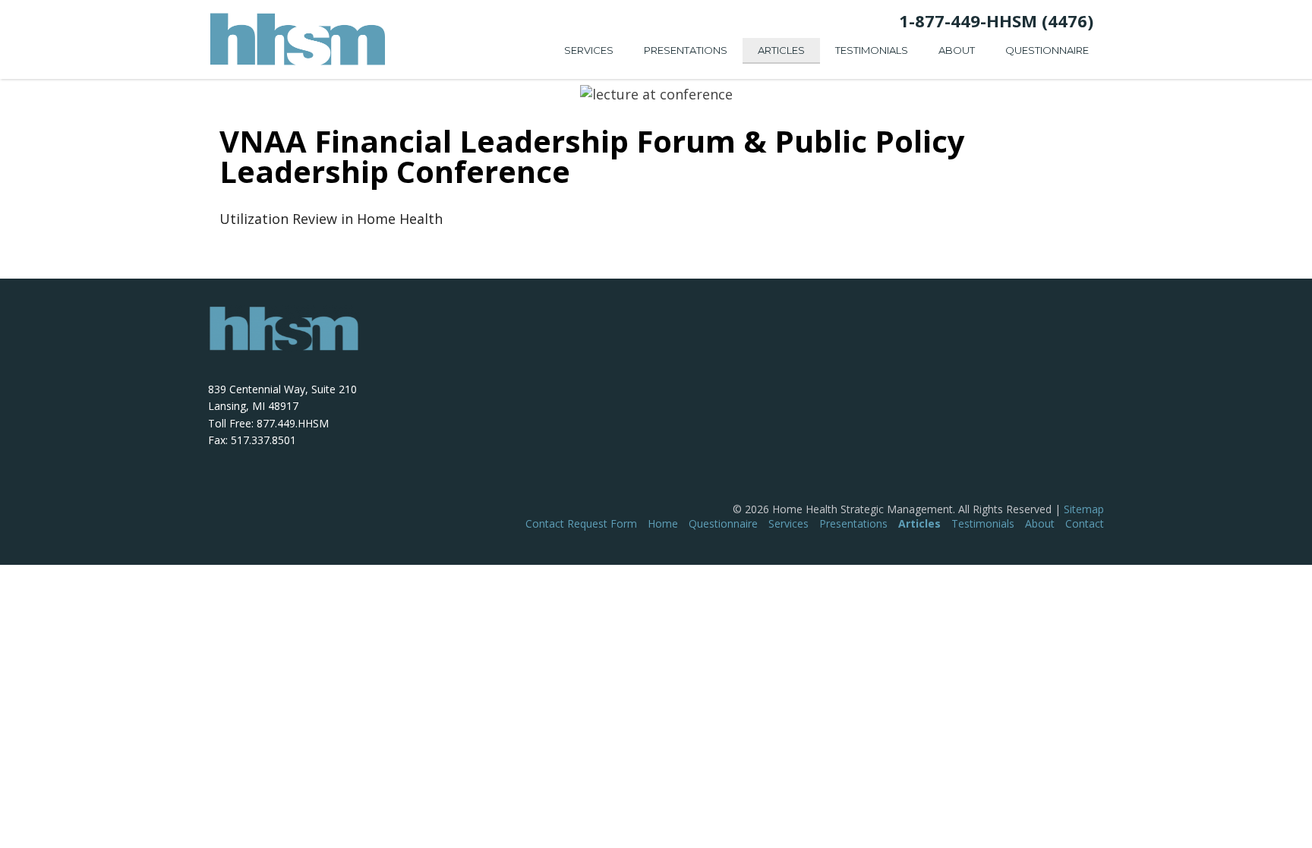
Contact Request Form (581, 523)
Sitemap (1084, 509)
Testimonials (871, 50)
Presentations (685, 50)
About (956, 50)
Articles (781, 50)
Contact (1084, 523)
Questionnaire (1047, 50)
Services (588, 50)
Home (663, 523)
